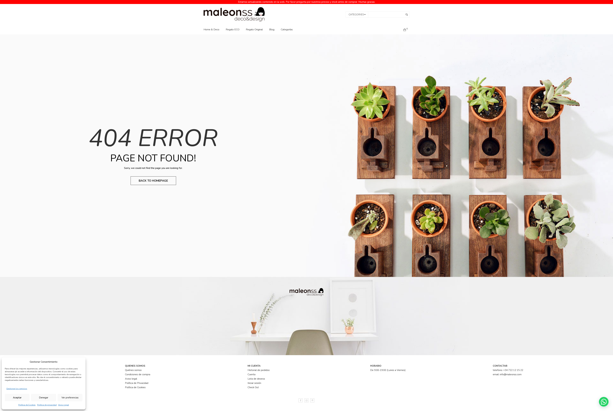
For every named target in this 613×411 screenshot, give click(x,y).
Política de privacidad (47, 405)
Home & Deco (211, 29)
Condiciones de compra (137, 374)
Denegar (43, 397)
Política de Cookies (27, 405)
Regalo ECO (232, 29)
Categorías (287, 29)
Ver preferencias (70, 397)
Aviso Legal (63, 405)
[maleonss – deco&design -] (234, 14)
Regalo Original (254, 29)
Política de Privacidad (136, 383)
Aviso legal (131, 378)
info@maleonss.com (511, 374)
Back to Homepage (153, 181)
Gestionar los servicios (16, 388)
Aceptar (17, 397)
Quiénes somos (133, 370)
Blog (271, 29)
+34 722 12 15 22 (513, 370)
